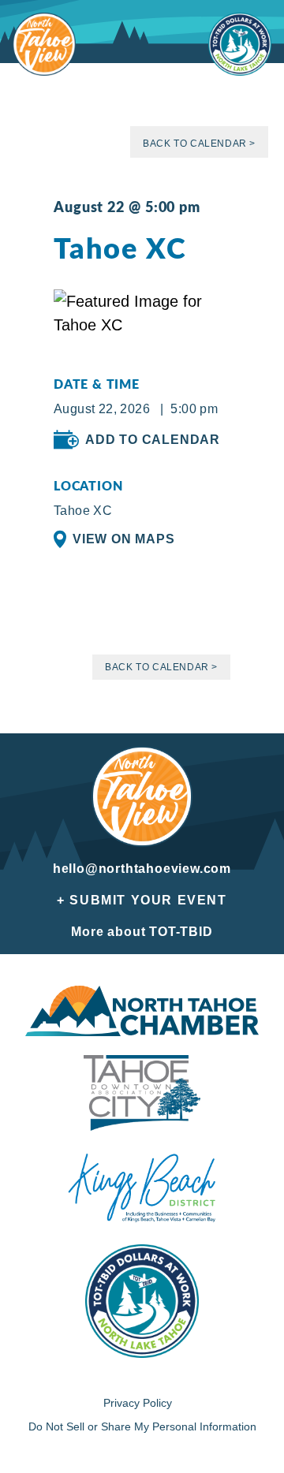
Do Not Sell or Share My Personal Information (142, 1426)
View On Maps (124, 539)
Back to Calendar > (199, 143)
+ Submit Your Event (141, 900)
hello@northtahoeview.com (142, 868)
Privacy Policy (137, 1403)
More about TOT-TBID (141, 931)
